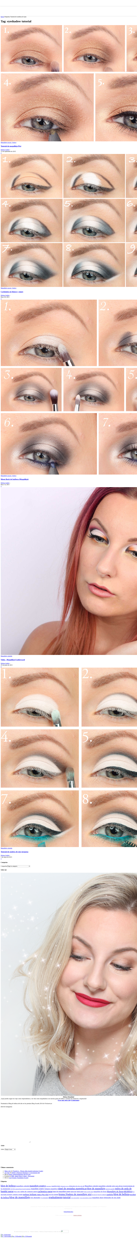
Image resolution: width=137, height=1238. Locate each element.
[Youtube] (36, 1220)
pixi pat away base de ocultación (99, 1194)
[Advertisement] (15, 1130)
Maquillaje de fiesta (115, 1191)
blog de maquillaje (96, 1188)
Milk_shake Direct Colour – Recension (22, 1176)
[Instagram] (21, 1220)
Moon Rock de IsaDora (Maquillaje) (15, 479)
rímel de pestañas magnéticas (72, 1188)
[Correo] (26, 1220)
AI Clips (7, 1173)
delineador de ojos (65, 1186)
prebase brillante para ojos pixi (35, 1194)
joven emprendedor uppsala (86, 1197)
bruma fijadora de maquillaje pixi (75, 1194)
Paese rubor (17, 1191)
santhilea (109, 1194)
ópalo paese (80, 1191)
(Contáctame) (75, 1100)
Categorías (4, 866)
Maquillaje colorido (6, 656)
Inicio (2, 17)
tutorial (67, 1197)
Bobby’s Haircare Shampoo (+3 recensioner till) (26, 1173)
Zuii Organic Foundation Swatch (18, 1178)
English (19, 1236)
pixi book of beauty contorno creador (12, 1194)
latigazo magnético (51, 1189)
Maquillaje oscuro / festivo (8, 142)
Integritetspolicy (68, 1211)
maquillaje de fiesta (100, 1191)
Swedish (8, 1236)
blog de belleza (8, 1185)
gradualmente (56, 1197)
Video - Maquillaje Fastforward (13, 660)
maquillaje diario (55, 1186)
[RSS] (31, 1220)
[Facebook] (16, 1220)
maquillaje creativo (38, 1186)
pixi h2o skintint (53, 1194)
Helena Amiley (5, 150)
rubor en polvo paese (88, 1191)
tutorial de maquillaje (110, 1189)
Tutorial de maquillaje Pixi (11, 146)
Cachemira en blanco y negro (12, 292)
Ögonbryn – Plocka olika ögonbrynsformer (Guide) (28, 1171)
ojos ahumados (35, 1198)
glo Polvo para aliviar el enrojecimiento (21, 1189)
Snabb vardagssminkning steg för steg (19, 1174)
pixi (133, 1191)
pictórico (128, 1191)
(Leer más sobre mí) (64, 1100)
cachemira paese (44, 1191)
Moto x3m (7, 1171)
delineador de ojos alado (112, 1198)
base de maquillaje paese (61, 1191)
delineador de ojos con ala (76, 1186)
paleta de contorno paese (28, 1191)
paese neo (73, 1191)
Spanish (8, 1234)
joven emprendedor (75, 1197)
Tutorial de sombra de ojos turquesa (14, 852)
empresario (48, 1186)
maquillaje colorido (22, 1186)
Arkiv (2, 1149)
